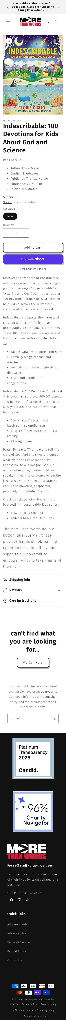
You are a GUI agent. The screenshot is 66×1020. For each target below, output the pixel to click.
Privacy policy (48, 1004)
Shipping (7, 202)
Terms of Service (18, 942)
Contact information (35, 1016)
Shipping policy (45, 1010)
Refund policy (29, 1004)
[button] (8, 21)
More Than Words (31, 999)
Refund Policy (16, 951)
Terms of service (24, 1010)
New (10, 216)
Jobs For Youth (17, 924)
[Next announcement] (59, 7)
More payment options (33, 268)
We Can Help (33, 662)
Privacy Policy (16, 933)
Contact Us (14, 960)
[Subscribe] (54, 718)
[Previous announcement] (7, 7)
